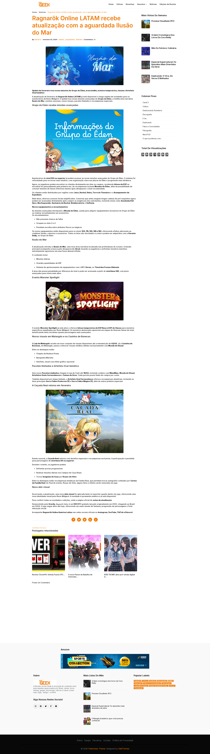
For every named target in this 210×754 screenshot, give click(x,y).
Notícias (153, 4)
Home (111, 4)
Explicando (147, 122)
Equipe (87, 740)
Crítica (145, 681)
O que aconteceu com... (152, 138)
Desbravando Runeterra (152, 110)
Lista (136, 686)
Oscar (172, 686)
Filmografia (147, 130)
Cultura (145, 106)
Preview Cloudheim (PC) (162, 21)
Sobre (79, 740)
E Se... (145, 118)
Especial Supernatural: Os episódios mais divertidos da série (163, 64)
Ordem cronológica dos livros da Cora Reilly (163, 36)
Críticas (119, 4)
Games (61, 39)
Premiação (139, 688)
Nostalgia (143, 686)
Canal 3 (146, 102)
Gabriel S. (37, 39)
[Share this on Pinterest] (85, 520)
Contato (107, 740)
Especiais (138, 683)
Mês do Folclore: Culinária (163, 48)
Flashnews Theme (96, 748)
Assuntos (141, 4)
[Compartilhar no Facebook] (73, 520)
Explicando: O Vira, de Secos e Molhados (162, 77)
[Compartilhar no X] (79, 520)
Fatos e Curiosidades (151, 126)
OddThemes (123, 748)
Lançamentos (70, 39)
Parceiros (96, 740)
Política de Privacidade (123, 740)
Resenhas (130, 4)
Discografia (147, 114)
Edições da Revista (168, 4)
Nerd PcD (146, 134)
